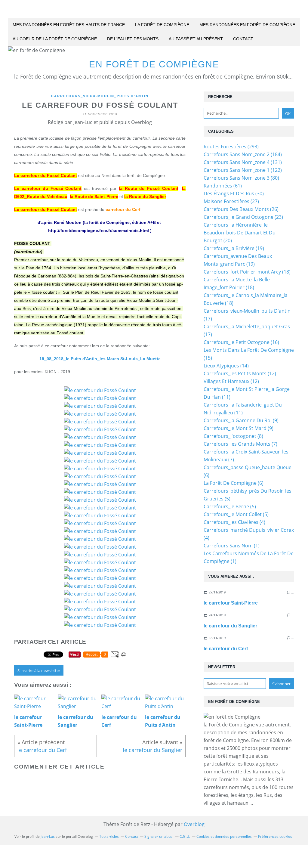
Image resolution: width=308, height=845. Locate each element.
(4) (234, 522)
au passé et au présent (196, 38)
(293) (231, 146)
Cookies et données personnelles (224, 836)
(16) (241, 342)
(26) (241, 209)
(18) (247, 271)
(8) (233, 436)
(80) (241, 178)
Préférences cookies (275, 836)
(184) (243, 154)
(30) (234, 193)
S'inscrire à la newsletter (38, 670)
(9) (241, 420)
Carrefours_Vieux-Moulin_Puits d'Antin (100, 96)
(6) (233, 483)
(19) (234, 248)
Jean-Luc (48, 836)
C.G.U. (185, 836)
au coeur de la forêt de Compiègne (55, 38)
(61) (223, 185)
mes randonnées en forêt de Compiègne (247, 24)
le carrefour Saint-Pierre (231, 602)
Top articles (109, 836)
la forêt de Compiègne (162, 24)
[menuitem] (68, 25)
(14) (226, 365)
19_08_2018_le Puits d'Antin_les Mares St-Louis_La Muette (100, 358)
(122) (243, 170)
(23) (243, 217)
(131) (243, 162)
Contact (243, 38)
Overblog (194, 824)
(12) (240, 373)
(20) (240, 232)
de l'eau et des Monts (133, 38)
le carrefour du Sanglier (230, 625)
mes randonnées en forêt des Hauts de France (69, 24)
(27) (231, 201)
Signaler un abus (158, 836)
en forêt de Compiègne (154, 64)
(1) (232, 545)
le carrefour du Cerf (226, 648)
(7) (240, 444)
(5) (230, 506)
